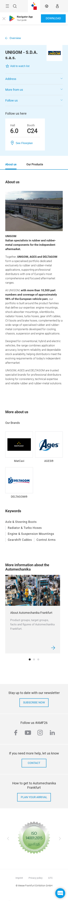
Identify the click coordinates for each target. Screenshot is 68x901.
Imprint (19, 878)
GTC (50, 878)
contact (34, 763)
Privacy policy (36, 878)
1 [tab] (30, 659)
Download (53, 18)
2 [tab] (34, 659)
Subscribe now (34, 702)
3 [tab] (38, 659)
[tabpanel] (32, 614)
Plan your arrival (34, 797)
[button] (34, 79)
